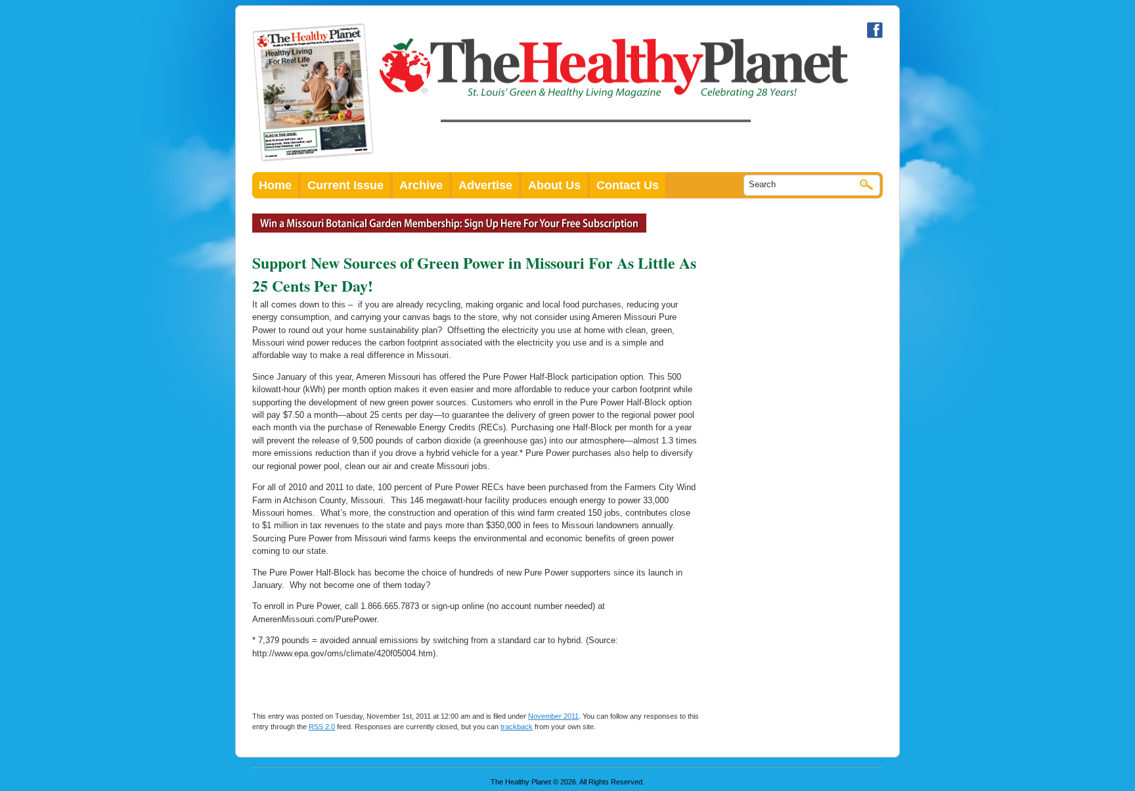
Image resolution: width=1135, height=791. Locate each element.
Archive (421, 185)
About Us (554, 185)
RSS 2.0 (322, 727)
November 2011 (553, 716)
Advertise (485, 185)
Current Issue (345, 185)
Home (275, 185)
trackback (517, 727)
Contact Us (627, 185)
